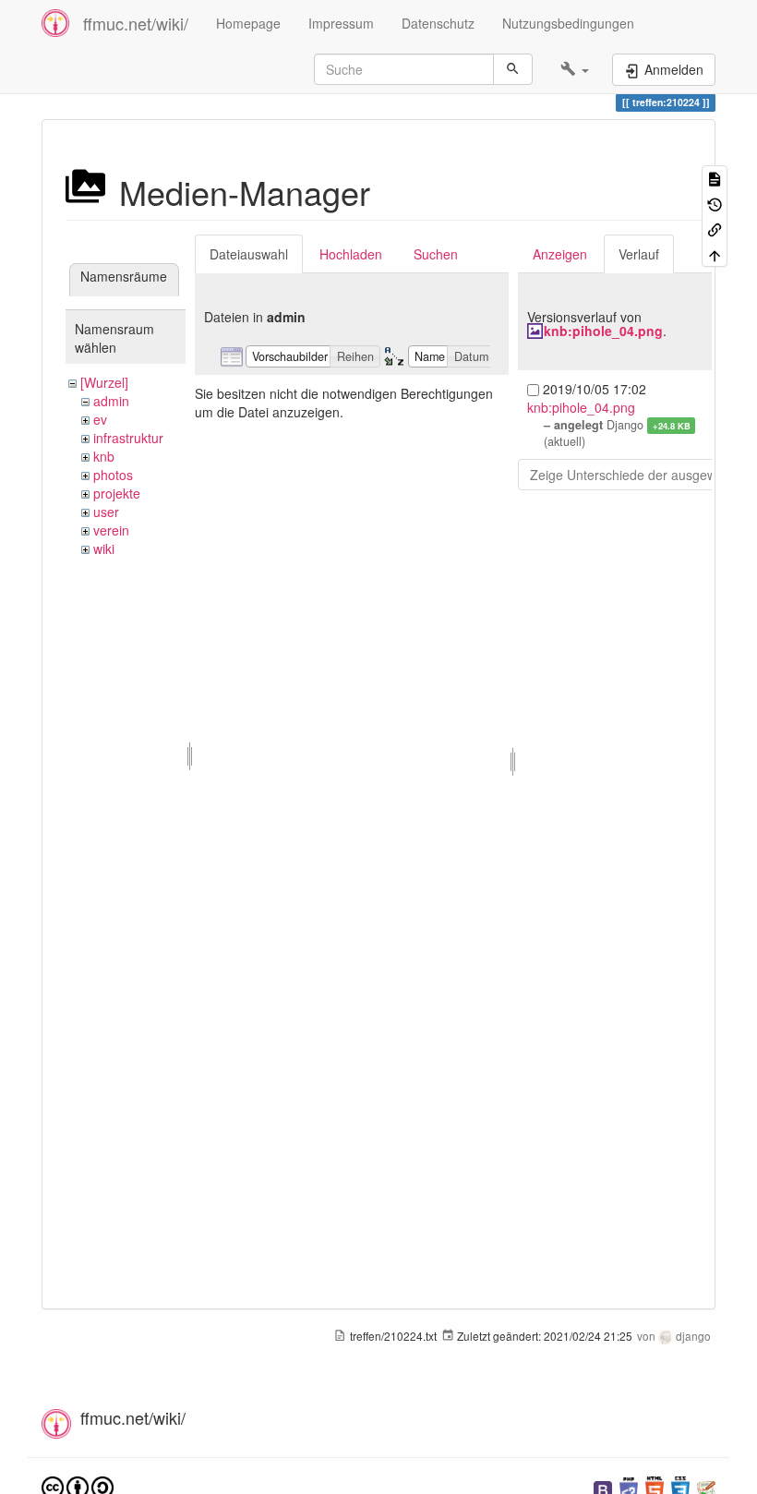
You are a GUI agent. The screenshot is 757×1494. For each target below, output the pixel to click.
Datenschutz (438, 23)
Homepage (248, 23)
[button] (575, 69)
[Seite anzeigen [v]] (715, 177)
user (106, 511)
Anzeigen (560, 254)
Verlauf (639, 254)
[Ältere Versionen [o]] (715, 202)
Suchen (436, 254)
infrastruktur (128, 437)
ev (100, 419)
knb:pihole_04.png (603, 330)
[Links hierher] (715, 228)
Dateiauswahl (249, 254)
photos (113, 474)
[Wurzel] (104, 382)
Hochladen (350, 254)
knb (103, 456)
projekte (116, 493)
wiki (103, 548)
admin (111, 401)
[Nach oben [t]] (715, 253)
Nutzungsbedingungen (568, 23)
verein (111, 530)
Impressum (341, 23)
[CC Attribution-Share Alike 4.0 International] (78, 1486)
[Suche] (513, 69)
